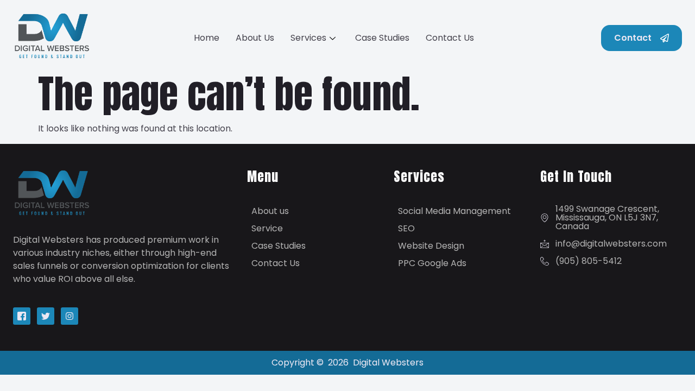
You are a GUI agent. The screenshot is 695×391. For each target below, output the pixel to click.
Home (206, 37)
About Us (255, 37)
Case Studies (382, 37)
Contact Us (450, 37)
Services (308, 37)
